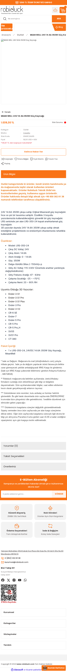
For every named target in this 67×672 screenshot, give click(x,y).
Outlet (26, 129)
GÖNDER (59, 494)
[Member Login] (55, 10)
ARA (59, 18)
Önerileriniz (9, 466)
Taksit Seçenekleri (13, 456)
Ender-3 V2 (14, 309)
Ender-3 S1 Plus (16, 301)
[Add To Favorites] (21, 159)
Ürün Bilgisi (9, 174)
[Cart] (63, 10)
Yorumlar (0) (10, 445)
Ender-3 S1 (14, 294)
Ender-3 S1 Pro (16, 297)
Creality (26, 133)
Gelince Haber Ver (33, 151)
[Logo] (12, 10)
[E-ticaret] (33, 670)
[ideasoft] (17, 669)
